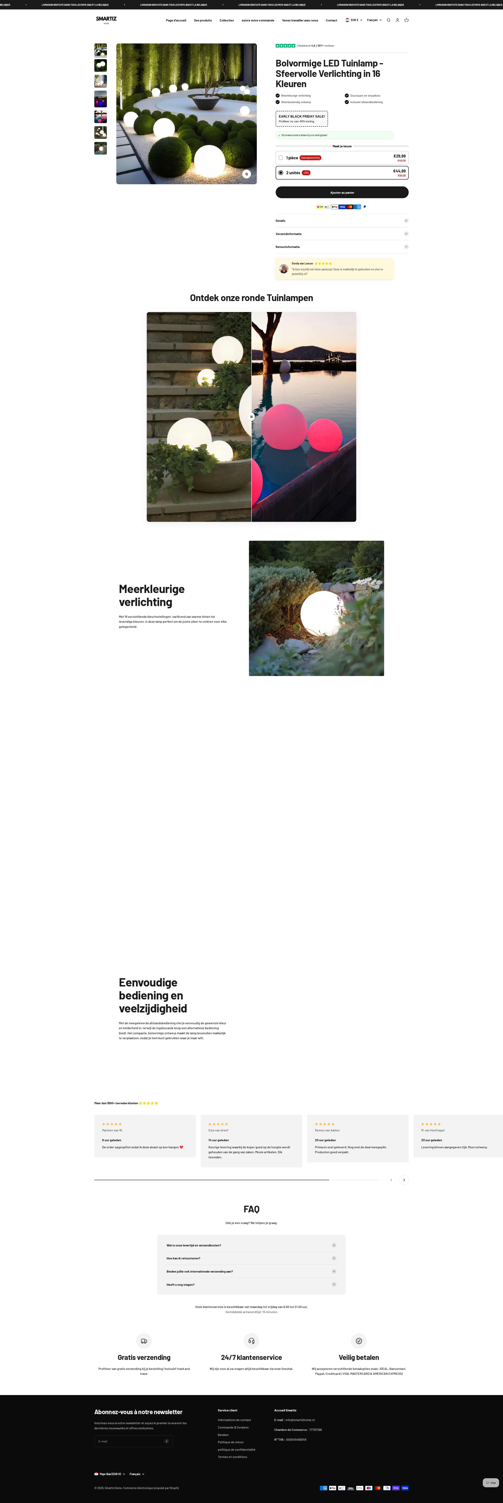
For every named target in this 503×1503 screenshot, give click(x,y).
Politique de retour (231, 1442)
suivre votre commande (258, 20)
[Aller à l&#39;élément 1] (100, 50)
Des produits (203, 20)
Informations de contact (234, 1420)
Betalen (223, 1435)
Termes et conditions (232, 1457)
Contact (331, 20)
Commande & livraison (233, 1427)
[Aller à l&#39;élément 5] (100, 117)
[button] (342, 157)
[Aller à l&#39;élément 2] (100, 66)
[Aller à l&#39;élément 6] (100, 133)
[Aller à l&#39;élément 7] (100, 149)
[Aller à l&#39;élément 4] (100, 100)
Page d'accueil (176, 20)
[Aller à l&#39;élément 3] (100, 82)
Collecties (227, 20)
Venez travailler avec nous (300, 20)
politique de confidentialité (236, 1449)
